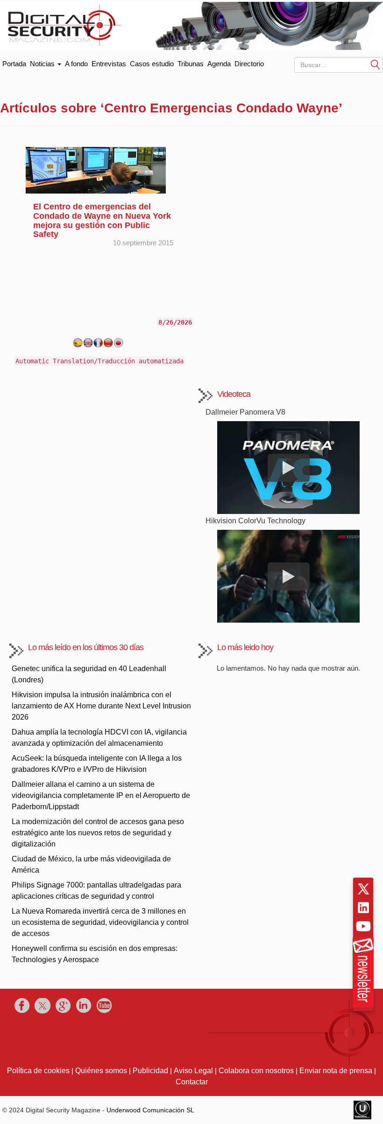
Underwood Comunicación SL (150, 1110)
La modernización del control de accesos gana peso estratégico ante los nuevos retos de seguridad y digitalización (98, 833)
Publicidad (150, 1071)
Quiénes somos (101, 1071)
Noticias (43, 64)
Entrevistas (109, 64)
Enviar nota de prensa (335, 1071)
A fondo (76, 64)
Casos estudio (152, 64)
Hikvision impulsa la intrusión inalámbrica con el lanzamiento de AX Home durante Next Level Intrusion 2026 (101, 706)
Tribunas (190, 64)
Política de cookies (38, 1071)
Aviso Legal (193, 1071)
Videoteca (233, 394)
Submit (375, 64)
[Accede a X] (363, 888)
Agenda (219, 64)
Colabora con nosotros (256, 1071)
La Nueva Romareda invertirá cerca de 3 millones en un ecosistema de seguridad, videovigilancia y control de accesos (100, 922)
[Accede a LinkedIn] (363, 907)
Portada (14, 62)
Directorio (249, 64)
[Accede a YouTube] (363, 926)
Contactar (192, 1082)
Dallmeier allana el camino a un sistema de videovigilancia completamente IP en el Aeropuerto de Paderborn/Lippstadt (101, 795)
